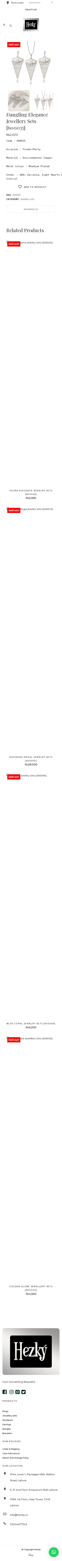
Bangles (6, 1429)
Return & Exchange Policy (15, 1458)
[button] (54, 1552)
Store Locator (17, 2)
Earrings (6, 1424)
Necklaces (7, 1420)
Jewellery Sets (9, 1415)
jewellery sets (28, 199)
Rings (5, 1411)
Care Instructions (11, 1453)
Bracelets (7, 1433)
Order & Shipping (11, 1449)
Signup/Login (31, 9)
